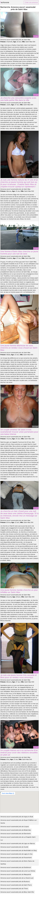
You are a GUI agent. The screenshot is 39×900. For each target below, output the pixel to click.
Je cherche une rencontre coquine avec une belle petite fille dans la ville (18, 99)
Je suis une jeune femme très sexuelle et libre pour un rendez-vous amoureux (18, 676)
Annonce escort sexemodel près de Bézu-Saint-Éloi (17, 892)
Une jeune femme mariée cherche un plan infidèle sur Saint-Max (19, 591)
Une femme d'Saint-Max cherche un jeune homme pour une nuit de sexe (19, 252)
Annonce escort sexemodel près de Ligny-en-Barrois (18, 843)
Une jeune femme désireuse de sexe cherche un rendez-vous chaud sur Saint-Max (19, 347)
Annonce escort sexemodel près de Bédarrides (16, 830)
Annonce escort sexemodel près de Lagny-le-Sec (17, 854)
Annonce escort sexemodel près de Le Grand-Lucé (17, 878)
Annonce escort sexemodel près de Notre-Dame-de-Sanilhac (18, 862)
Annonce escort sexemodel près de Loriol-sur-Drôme (18, 871)
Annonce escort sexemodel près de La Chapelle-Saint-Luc (18, 838)
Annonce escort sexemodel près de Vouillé (14, 847)
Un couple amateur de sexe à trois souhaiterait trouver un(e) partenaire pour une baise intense (19, 431)
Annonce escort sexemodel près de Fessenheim (16, 857)
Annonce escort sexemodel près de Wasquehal (16, 874)
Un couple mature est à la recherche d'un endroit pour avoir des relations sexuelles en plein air (19, 752)
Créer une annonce (31, 2)
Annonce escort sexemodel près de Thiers (14, 888)
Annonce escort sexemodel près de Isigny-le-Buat (17, 816)
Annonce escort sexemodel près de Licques (15, 826)
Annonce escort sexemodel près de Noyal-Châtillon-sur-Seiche (19, 821)
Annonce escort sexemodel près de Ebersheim (16, 833)
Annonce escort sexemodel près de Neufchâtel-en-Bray (19, 850)
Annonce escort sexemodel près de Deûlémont (16, 867)
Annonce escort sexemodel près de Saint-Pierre (16, 885)
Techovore (4, 2)
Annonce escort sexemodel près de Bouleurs (15, 881)
